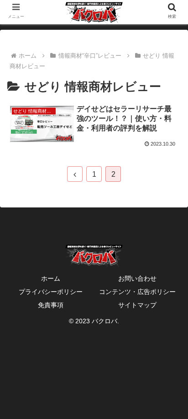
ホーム (50, 278)
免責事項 (50, 305)
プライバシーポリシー (51, 291)
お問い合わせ (137, 278)
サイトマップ (137, 305)
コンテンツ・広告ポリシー (137, 291)
